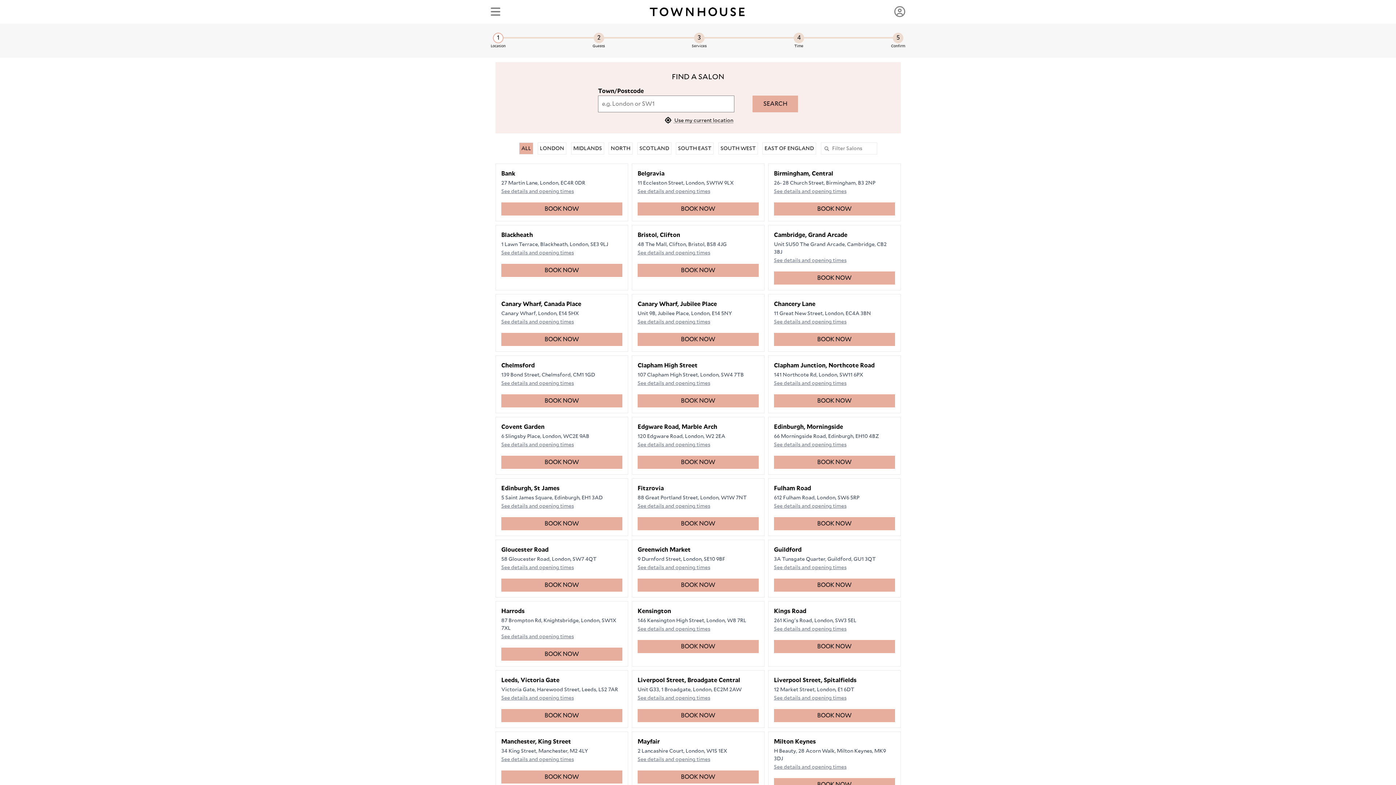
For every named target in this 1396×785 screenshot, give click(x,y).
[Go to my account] (899, 11)
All (526, 148)
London (552, 148)
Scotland (654, 148)
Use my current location (703, 120)
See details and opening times (537, 191)
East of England (789, 148)
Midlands (587, 148)
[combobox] (666, 104)
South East (694, 148)
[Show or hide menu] (495, 11)
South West (738, 148)
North (620, 148)
